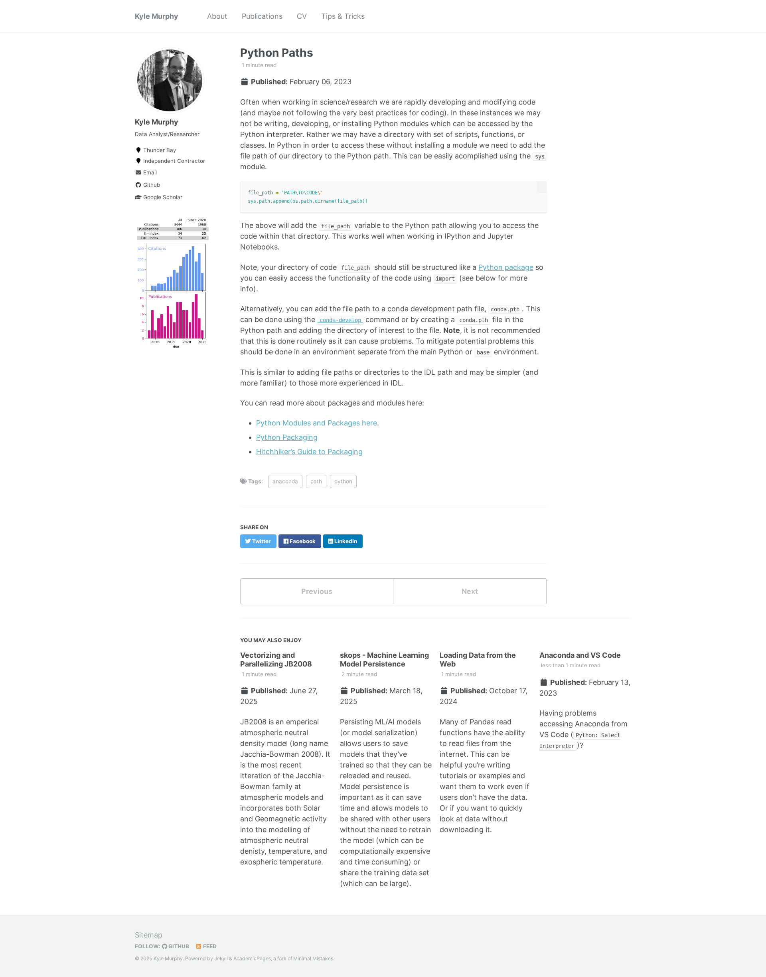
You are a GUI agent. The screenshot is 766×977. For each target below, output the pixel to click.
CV (302, 16)
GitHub (178, 946)
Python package (505, 267)
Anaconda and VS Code (580, 655)
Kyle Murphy (156, 16)
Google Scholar (162, 197)
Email (149, 172)
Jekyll (221, 958)
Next (470, 591)
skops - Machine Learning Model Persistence (384, 659)
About (217, 16)
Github (151, 185)
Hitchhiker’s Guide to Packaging (309, 451)
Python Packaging (287, 437)
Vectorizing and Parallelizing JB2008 (276, 659)
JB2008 (253, 722)
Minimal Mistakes (313, 958)
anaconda (285, 481)
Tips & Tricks (343, 16)
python (343, 481)
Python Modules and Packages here (316, 423)
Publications (262, 16)
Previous (316, 591)
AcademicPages (252, 958)
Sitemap (148, 935)
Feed (209, 946)
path (316, 481)
